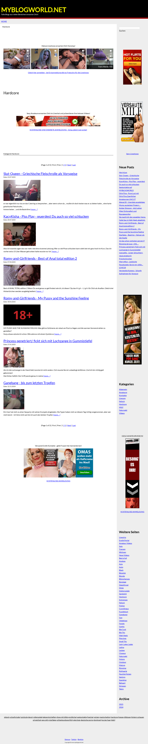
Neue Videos (124, 555)
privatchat (37, 720)
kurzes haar (106, 720)
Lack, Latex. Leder (126, 644)
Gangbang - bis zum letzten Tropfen (29, 383)
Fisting (122, 606)
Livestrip (122, 537)
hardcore (114, 717)
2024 (121, 707)
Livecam (122, 398)
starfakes (52, 720)
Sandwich (123, 594)
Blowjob (122, 573)
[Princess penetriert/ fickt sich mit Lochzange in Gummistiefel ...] (58, 357)
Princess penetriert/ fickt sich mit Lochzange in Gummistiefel (47, 341)
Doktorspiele (124, 591)
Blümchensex (124, 579)
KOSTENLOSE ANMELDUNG (58, 481)
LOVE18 (122, 267)
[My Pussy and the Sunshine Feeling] (58, 315)
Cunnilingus (124, 609)
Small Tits (123, 641)
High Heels (123, 635)
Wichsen (122, 552)
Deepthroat (123, 585)
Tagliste (73, 739)
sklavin (7, 717)
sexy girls (45, 720)
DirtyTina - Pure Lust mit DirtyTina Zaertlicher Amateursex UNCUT (129, 196)
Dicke (121, 588)
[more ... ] (34, 209)
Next (69, 165)
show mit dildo (62, 717)
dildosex (127, 717)
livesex (121, 717)
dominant (97, 720)
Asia (121, 564)
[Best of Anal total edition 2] (58, 275)
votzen (96, 717)
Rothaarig (123, 671)
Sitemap (67, 739)
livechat (90, 717)
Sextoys (122, 677)
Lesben (122, 650)
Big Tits (122, 632)
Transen (122, 549)
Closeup (122, 653)
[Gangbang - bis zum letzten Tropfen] (58, 399)
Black (121, 570)
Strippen (122, 686)
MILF (121, 407)
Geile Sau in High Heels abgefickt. (132, 220)
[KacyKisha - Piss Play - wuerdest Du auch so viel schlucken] (58, 234)
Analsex (122, 561)
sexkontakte (82, 717)
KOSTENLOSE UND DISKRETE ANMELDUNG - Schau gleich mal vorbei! (58, 130)
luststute (24, 717)
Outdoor (122, 662)
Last (74, 165)
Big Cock (122, 629)
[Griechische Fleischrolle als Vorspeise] (58, 190)
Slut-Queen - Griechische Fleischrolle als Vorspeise (40, 174)
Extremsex (123, 600)
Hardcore (123, 404)
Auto (121, 567)
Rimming (122, 668)
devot (30, 717)
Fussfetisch (123, 612)
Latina (121, 647)
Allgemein (123, 389)
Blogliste (80, 739)
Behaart (122, 683)
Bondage (122, 582)
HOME (4, 21)
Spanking (122, 680)
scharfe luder (15, 717)
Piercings (122, 638)
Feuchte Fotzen (125, 674)
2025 (121, 704)
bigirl (113, 720)
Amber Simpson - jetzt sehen (130, 208)
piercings (76, 720)
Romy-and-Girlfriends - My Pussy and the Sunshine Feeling (46, 298)
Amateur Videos (125, 543)
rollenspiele (37, 717)
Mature (122, 665)
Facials (122, 623)
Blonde (122, 576)
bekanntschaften (49, 717)
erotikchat (72, 717)
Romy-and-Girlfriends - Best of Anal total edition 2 (40, 258)
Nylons (122, 659)
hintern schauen (137, 717)
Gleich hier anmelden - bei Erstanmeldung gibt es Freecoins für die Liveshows (58, 72)
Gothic (122, 626)
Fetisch (122, 401)
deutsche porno (87, 720)
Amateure (123, 392)
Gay (120, 617)
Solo (121, 546)
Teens (121, 689)
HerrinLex (123, 172)
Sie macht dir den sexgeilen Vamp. (132, 217)
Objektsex (123, 620)
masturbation (105, 717)
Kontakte (123, 395)
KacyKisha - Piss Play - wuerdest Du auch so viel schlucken (46, 216)
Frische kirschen (125, 259)
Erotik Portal (124, 540)
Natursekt (123, 410)
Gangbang (123, 614)
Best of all (123, 558)
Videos (122, 413)
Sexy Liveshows (132, 154)
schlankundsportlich (65, 720)
